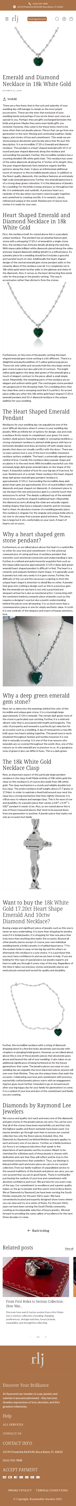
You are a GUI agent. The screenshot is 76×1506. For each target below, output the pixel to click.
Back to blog (40, 1230)
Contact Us (12, 1433)
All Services (13, 1424)
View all (69, 1248)
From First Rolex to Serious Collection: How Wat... (35, 1303)
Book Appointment (37, 19)
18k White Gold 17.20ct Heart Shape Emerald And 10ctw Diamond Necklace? (36, 912)
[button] (57, 19)
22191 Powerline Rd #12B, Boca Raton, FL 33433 (40, 6)
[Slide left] (30, 1337)
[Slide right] (46, 1337)
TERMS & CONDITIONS (52, 1490)
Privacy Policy (19, 1490)
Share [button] (12, 99)
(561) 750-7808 (40, 3)
